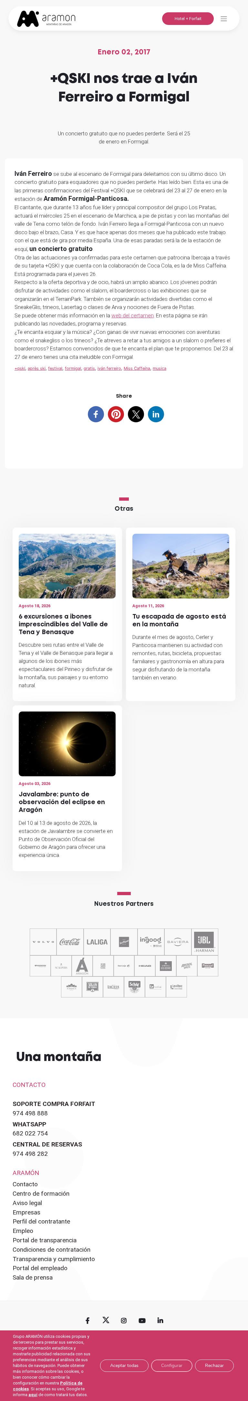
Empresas (26, 1212)
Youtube (142, 1320)
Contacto (25, 1184)
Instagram (124, 1320)
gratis (89, 368)
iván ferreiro (109, 368)
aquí (32, 1394)
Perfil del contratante (41, 1221)
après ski (37, 368)
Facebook (87, 1320)
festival (55, 368)
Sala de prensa (33, 1277)
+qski (20, 368)
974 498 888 (30, 1113)
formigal (73, 368)
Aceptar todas (124, 1365)
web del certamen (132, 316)
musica (159, 368)
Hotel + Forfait (188, 18)
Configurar (171, 1365)
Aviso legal (27, 1203)
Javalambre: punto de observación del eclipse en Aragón (62, 802)
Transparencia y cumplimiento (54, 1259)
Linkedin (160, 1320)
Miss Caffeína (137, 368)
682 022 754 (30, 1133)
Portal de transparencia (45, 1240)
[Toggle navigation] (224, 18)
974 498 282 (30, 1153)
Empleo (23, 1231)
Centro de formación (41, 1193)
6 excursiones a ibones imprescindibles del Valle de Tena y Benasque (63, 624)
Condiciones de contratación (51, 1249)
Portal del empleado (40, 1268)
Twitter (106, 1320)
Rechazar (214, 1365)
